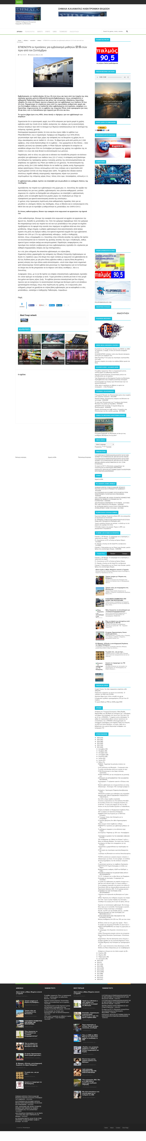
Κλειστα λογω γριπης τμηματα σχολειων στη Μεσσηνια (89, 1060)
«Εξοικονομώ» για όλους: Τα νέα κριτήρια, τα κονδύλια (114, 859)
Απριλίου (101, 953)
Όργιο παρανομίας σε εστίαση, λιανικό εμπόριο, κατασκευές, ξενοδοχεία (90, 1026)
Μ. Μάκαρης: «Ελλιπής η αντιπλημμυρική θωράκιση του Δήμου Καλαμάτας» (29, 1064)
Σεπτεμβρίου (102, 754)
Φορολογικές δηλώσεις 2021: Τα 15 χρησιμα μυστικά (113, 889)
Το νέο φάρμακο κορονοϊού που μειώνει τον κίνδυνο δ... (114, 885)
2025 (98, 739)
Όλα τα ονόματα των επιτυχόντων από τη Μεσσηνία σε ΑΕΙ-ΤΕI (31, 1045)
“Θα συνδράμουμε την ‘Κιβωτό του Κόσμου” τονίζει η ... (114, 839)
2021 (98, 747)
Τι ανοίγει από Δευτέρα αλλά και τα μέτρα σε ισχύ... (113, 769)
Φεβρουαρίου (102, 957)
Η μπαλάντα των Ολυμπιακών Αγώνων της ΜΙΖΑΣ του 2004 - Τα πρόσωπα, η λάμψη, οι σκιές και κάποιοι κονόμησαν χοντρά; (113, 350)
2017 (98, 964)
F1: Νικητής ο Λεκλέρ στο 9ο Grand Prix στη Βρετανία (110, 544)
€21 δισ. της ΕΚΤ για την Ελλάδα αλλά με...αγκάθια (113, 910)
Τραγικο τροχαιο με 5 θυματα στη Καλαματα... (32, 1001)
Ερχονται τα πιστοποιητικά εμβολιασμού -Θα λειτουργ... (114, 905)
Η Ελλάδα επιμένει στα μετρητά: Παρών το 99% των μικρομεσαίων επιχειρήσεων (110, 527)
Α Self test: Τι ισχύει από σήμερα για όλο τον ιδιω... (113, 804)
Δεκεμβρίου (101, 749)
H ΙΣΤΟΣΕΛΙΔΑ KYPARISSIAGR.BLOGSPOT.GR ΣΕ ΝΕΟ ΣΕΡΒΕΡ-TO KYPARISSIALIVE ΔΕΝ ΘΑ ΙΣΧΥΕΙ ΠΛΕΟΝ (112, 456)
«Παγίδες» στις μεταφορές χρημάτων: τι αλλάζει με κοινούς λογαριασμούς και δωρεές (90, 1049)
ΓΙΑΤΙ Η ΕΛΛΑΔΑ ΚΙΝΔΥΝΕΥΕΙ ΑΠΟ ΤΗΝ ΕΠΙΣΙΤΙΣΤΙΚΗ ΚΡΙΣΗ (89, 1071)
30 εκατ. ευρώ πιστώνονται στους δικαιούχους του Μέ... (114, 946)
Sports (47, 31)
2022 (98, 745)
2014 (98, 970)
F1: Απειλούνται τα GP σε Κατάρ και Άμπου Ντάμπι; (110, 540)
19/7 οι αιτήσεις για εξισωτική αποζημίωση (110, 811)
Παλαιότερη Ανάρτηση (84, 457)
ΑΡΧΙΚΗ (19, 31)
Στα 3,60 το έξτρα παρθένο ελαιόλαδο (109, 799)
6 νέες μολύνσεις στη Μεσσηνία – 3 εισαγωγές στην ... (114, 767)
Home (106, 1127)
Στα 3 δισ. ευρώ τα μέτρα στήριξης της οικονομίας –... (113, 899)
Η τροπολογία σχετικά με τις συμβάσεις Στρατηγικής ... (113, 864)
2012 (98, 973)
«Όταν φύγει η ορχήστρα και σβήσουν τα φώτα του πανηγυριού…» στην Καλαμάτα (109, 386)
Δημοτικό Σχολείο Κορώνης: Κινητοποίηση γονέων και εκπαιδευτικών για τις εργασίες (110, 375)
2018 (98, 962)
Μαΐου (100, 762)
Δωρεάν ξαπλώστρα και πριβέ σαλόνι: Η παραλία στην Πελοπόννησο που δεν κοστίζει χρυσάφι (111, 410)
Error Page (125, 1127)
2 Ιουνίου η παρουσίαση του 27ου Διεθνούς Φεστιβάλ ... (114, 801)
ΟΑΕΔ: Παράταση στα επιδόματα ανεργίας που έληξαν (114, 898)
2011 (98, 975)
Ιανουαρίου (102, 958)
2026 (98, 738)
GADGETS (40, 31)
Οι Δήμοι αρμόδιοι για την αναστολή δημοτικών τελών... (114, 940)
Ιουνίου (101, 760)
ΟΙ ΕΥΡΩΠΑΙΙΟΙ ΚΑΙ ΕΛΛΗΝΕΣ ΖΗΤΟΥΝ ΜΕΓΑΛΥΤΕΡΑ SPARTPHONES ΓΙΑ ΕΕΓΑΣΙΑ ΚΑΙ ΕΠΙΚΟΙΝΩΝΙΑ (111, 493)
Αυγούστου (101, 756)
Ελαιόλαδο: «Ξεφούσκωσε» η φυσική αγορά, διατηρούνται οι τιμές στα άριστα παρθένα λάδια (90, 1015)
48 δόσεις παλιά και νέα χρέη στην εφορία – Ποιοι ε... (113, 923)
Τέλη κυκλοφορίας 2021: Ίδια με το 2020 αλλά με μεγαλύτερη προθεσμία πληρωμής (91, 1082)
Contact (118, 1127)
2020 (98, 960)
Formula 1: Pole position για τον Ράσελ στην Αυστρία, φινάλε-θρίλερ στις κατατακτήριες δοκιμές (113, 548)
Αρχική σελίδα (52, 457)
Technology (63, 31)
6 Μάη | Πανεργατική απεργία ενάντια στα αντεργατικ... (114, 933)
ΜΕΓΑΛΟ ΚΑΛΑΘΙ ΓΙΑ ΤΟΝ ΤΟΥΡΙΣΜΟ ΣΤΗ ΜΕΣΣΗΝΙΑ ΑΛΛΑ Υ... (111, 913)
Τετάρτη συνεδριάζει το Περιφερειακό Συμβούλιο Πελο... (114, 810)
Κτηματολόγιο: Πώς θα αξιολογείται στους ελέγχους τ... (114, 938)
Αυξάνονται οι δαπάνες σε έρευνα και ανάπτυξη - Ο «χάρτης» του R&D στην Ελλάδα (110, 693)
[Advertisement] (53, 440)
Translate (108, 447)
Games (55, 31)
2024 (98, 741)
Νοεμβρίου (102, 751)
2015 (98, 968)
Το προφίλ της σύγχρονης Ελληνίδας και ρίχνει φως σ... (114, 924)
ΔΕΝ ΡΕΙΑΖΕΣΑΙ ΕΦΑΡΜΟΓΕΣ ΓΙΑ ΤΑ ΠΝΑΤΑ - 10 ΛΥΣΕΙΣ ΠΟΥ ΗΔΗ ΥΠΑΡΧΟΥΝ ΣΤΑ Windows (112, 503)
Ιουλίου (101, 758)
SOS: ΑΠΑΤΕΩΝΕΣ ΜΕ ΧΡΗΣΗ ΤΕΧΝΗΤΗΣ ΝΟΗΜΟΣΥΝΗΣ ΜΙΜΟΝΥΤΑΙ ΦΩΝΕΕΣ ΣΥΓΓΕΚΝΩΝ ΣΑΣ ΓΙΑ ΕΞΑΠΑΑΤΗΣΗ (112, 499)
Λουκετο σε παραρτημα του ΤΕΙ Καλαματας (33, 1082)
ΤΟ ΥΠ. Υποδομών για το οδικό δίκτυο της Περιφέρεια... (114, 876)
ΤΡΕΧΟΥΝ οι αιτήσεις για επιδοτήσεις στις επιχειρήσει (113, 793)
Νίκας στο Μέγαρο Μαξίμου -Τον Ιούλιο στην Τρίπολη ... (114, 841)
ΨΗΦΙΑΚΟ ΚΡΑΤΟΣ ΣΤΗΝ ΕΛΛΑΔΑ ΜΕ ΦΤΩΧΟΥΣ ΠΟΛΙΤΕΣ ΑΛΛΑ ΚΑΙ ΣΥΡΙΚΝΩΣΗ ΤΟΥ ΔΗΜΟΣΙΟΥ (110, 488)
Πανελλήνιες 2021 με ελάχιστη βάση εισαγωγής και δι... (114, 887)
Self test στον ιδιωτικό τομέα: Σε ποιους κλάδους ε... (113, 883)
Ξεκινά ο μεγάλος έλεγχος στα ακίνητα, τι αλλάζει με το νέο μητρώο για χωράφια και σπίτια (112, 524)
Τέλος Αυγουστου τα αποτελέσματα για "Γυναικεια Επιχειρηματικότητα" (31, 1034)
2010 (98, 977)
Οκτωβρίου (102, 753)
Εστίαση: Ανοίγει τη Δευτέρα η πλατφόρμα (110, 908)
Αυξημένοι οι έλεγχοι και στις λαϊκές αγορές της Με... (113, 951)
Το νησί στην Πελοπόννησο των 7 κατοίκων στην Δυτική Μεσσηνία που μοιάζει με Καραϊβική (111, 403)
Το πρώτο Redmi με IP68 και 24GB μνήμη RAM (108, 702)
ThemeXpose (26, 1127)
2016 (98, 966)
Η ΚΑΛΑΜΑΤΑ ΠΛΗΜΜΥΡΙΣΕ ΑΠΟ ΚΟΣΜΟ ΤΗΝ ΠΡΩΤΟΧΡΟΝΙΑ (33, 1022)
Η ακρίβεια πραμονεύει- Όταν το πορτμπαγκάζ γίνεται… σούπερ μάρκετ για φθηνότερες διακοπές (111, 371)
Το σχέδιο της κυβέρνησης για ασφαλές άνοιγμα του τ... (114, 881)
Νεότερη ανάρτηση (20, 457)
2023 (98, 743)
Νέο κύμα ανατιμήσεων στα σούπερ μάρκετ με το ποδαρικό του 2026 (90, 1093)
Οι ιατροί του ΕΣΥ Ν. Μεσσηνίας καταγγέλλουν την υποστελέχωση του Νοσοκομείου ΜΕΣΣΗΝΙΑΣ (109, 466)
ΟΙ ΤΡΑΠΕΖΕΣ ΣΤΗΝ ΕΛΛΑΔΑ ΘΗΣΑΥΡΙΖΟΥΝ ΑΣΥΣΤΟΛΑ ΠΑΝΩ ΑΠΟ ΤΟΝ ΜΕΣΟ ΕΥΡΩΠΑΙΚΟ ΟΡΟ (112, 520)
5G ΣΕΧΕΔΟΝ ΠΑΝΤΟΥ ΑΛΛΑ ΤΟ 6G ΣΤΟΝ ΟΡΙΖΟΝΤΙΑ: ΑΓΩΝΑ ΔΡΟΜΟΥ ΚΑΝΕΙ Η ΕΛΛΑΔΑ (112, 507)
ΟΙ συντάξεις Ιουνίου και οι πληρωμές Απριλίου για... (113, 802)
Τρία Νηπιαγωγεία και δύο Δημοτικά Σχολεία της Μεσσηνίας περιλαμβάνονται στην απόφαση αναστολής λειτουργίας (112, 378)
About (111, 1127)
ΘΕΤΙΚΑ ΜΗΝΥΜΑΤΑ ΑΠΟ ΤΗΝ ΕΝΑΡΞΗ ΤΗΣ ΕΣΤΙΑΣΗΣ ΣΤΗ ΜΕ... (111, 916)
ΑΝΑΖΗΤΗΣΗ (74, 31)
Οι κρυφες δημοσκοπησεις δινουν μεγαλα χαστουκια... (33, 1054)
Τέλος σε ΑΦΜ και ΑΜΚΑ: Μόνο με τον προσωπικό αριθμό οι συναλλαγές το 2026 (90, 1037)
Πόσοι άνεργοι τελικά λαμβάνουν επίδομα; (110, 824)
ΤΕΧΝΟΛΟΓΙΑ (29, 31)
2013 (98, 971)
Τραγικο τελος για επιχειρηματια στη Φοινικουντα (30, 1012)
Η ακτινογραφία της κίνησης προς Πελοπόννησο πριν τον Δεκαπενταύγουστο (56, 1011)
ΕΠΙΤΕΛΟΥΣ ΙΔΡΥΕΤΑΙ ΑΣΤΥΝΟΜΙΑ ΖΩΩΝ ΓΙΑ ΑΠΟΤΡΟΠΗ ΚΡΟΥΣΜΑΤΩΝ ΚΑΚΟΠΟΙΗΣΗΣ (112, 470)
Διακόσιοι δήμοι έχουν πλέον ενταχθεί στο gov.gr (109, 696)
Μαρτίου (101, 955)
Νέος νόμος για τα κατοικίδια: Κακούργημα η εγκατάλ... (114, 907)
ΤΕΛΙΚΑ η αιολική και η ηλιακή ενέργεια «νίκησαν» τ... (114, 857)
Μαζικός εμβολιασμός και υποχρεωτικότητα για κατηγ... (114, 785)
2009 (98, 979)
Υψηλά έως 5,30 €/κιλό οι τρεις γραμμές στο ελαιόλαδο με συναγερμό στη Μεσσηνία (90, 1003)
